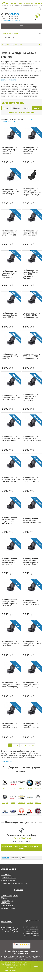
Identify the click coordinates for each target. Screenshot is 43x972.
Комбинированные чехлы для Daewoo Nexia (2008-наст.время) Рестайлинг (30, 274)
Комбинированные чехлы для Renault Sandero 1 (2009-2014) (32, 520)
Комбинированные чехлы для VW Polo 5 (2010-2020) (10, 644)
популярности (9, 121)
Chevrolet (21, 803)
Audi (13, 788)
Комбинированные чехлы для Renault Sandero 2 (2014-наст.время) (9, 561)
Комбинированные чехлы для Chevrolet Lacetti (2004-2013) (31, 685)
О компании (6, 875)
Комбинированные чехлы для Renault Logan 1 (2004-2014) (31, 479)
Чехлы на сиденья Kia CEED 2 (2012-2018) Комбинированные (31, 356)
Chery (13, 803)
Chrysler (30, 803)
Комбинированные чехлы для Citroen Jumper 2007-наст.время (30, 151)
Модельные (9, 38)
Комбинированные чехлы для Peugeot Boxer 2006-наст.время (9, 151)
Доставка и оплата (8, 877)
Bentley (21, 788)
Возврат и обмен (8, 880)
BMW (30, 788)
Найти (36, 108)
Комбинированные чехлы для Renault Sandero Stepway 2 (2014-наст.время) (30, 561)
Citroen (38, 803)
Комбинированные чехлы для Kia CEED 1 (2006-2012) (10, 356)
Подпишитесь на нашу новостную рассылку (31, 934)
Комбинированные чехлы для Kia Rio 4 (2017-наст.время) (30, 233)
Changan (5, 803)
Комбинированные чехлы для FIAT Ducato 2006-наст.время (11, 192)
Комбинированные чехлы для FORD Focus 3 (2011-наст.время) (11, 685)
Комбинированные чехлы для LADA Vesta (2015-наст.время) (11, 397)
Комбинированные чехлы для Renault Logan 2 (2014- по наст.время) (9, 520)
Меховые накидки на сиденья (9, 897)
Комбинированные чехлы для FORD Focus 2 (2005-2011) (32, 644)
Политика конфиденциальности (14, 883)
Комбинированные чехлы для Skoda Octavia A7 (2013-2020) (32, 726)
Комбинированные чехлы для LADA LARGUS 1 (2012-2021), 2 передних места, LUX (32, 192)
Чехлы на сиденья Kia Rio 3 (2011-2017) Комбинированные (31, 315)
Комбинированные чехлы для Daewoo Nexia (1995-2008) (9, 315)
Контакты (6, 921)
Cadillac (38, 788)
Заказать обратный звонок (10, 20)
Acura (5, 788)
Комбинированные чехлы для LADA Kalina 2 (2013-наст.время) (11, 438)
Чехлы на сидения (10, 33)
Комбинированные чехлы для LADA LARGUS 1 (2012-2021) (32, 438)
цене (28, 119)
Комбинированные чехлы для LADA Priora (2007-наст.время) (11, 479)
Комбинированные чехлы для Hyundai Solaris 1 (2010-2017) (31, 603)
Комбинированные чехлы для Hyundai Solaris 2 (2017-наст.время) (9, 274)
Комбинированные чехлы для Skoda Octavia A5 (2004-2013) (11, 726)
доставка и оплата (8, 80)
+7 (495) (10, 14)
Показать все (21, 814)
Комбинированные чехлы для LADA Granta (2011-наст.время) (30, 397)
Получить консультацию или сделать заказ (21, 847)
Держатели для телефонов (7, 901)
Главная (5, 858)
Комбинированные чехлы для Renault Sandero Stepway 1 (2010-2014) (9, 603)
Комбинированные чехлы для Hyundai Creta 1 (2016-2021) (9, 233)
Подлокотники (7, 905)
